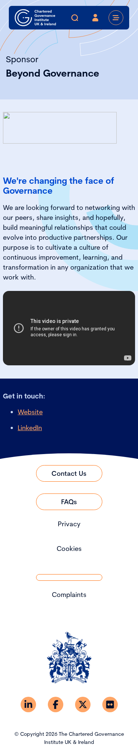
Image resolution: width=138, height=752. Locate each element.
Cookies (69, 548)
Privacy (69, 524)
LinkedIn (30, 428)
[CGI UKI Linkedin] (28, 704)
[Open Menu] (116, 17)
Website (30, 412)
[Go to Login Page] (95, 17)
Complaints (69, 594)
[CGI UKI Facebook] (55, 704)
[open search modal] (74, 17)
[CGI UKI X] (83, 704)
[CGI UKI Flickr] (110, 704)
